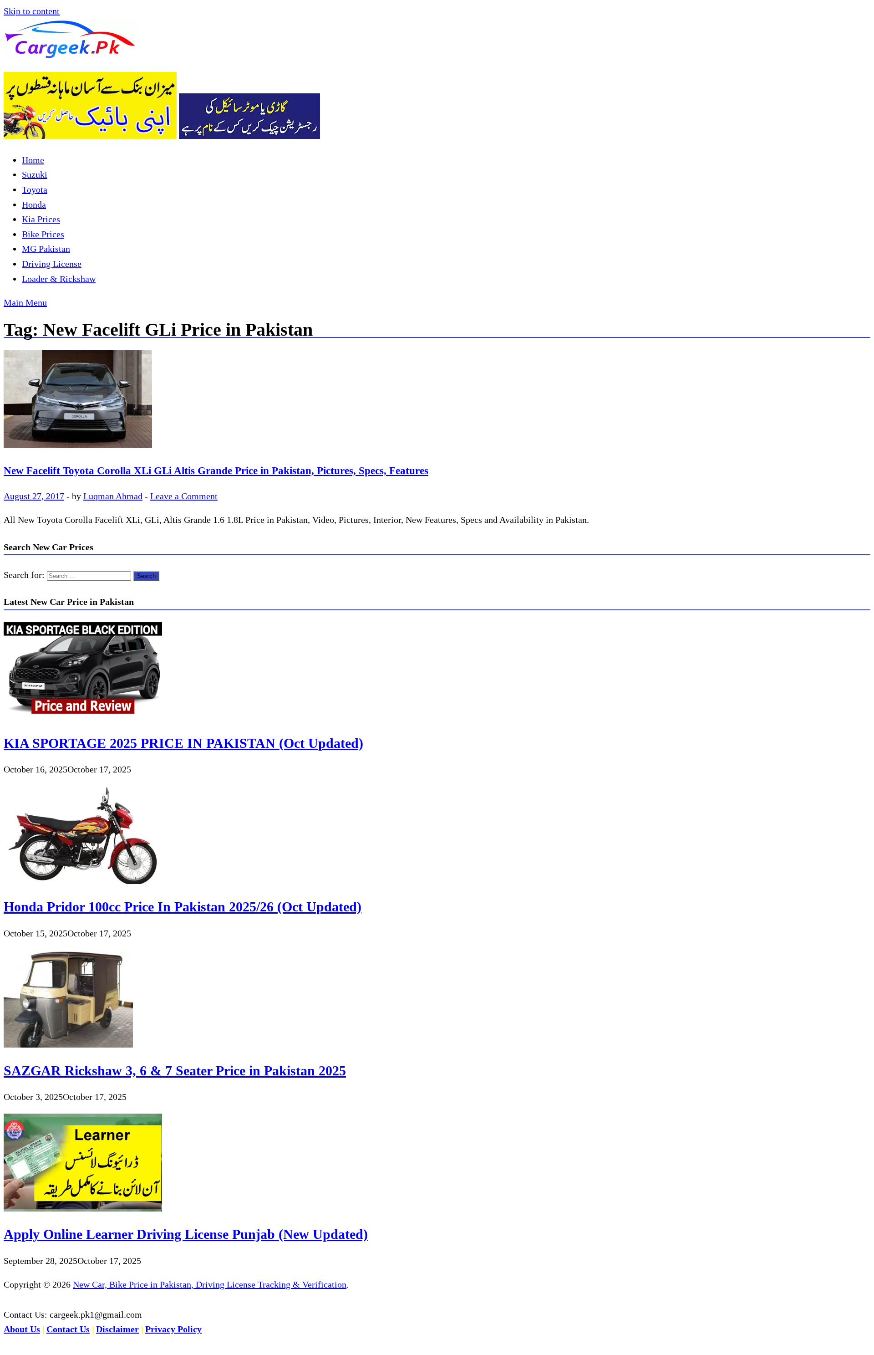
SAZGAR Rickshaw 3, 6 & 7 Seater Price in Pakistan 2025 (175, 1070)
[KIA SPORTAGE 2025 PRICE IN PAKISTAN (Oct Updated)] (83, 717)
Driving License (51, 264)
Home (33, 160)
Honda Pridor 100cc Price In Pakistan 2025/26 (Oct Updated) (182, 906)
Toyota (34, 189)
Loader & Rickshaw (59, 279)
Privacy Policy (173, 1329)
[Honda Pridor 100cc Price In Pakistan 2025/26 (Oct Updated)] (83, 881)
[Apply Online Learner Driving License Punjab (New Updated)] (83, 1208)
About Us (22, 1329)
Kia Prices (41, 219)
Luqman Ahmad (112, 496)
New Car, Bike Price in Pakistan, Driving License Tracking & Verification (209, 1284)
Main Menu (25, 302)
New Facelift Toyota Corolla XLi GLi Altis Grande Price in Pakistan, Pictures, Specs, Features (216, 470)
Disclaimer (117, 1329)
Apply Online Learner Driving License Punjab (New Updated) (186, 1234)
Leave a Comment (184, 496)
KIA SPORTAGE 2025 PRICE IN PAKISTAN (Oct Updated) (183, 743)
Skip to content (32, 11)
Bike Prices (43, 234)
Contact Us (68, 1329)
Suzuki (34, 174)
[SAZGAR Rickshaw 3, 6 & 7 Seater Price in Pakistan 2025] (68, 1044)
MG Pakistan (46, 249)
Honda (34, 204)
